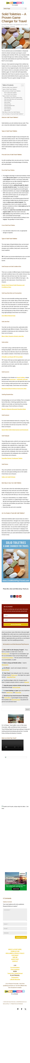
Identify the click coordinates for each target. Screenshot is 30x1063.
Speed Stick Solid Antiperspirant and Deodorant (15, 429)
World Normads (16, 699)
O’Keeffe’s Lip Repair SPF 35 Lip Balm (12, 356)
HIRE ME (15, 957)
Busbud (27, 682)
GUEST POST (15, 959)
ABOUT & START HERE (15, 949)
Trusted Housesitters (8, 657)
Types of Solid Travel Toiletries (9, 89)
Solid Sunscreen (7, 104)
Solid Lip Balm (7, 102)
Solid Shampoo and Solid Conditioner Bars (13, 97)
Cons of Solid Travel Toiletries (10, 94)
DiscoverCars (5, 670)
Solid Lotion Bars (7, 100)
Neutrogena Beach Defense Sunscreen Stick (14, 388)
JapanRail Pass (11, 677)
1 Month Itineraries (15, 979)
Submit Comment (21, 937)
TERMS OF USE (15, 951)
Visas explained (15, 969)
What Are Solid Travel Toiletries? (9, 87)
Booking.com (5, 653)
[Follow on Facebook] (11, 596)
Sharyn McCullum (7, 24)
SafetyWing (7, 697)
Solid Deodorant (7, 107)
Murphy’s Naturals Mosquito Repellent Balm (14, 409)
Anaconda (18, 692)
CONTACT (15, 961)
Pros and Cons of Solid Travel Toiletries (11, 91)
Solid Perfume (7, 110)
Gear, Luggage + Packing (8, 26)
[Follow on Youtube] (20, 596)
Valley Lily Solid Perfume (8, 477)
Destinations (15, 977)
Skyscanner (5, 664)
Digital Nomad (19, 973)
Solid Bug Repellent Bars (9, 105)
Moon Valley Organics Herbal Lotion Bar (13, 336)
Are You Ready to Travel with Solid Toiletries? (12, 113)
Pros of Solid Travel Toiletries (10, 92)
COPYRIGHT (15, 955)
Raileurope (14, 675)
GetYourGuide (16, 687)
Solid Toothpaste (7, 108)
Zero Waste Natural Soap (8, 315)
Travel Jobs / (11, 973)
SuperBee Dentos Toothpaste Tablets (12, 458)
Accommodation (15, 967)
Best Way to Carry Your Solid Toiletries (11, 112)
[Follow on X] (14, 596)
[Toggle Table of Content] (21, 85)
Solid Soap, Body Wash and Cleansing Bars (13, 99)
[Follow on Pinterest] (17, 596)
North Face (10, 692)
